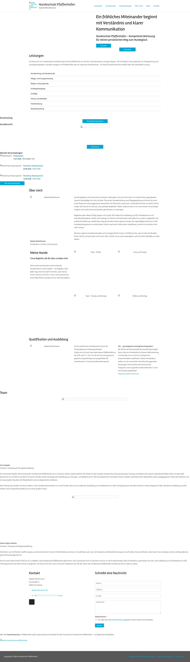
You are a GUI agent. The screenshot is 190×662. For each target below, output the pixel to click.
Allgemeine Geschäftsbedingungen (142, 656)
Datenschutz (101, 617)
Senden (99, 625)
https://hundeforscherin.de (128, 374)
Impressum (180, 656)
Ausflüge (34, 93)
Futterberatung (36, 104)
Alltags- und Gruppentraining (42, 78)
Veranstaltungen (125, 6)
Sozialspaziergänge (38, 88)
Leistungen (98, 6)
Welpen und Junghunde (39, 83)
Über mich (139, 6)
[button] (95, 73)
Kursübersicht (110, 6)
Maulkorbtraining (37, 109)
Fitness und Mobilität (39, 99)
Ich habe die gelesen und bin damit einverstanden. (125, 620)
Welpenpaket (18, 156)
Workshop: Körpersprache (33, 166)
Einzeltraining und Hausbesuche (43, 73)
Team (148, 6)
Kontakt (156, 6)
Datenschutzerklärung (116, 620)
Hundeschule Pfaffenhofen (57, 4)
